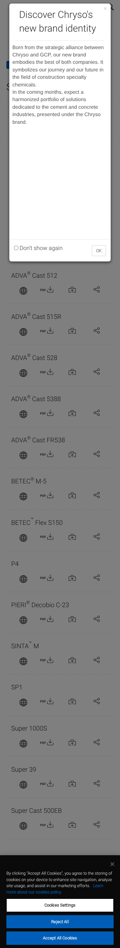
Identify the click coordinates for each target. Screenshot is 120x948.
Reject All (59, 921)
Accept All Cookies (60, 938)
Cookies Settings (60, 905)
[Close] (112, 864)
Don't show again (40, 248)
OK (99, 250)
